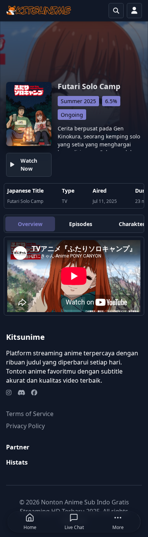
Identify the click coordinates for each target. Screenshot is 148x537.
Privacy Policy (25, 426)
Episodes (80, 224)
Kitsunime (25, 337)
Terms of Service (30, 414)
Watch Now (28, 164)
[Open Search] (116, 10)
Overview (30, 224)
